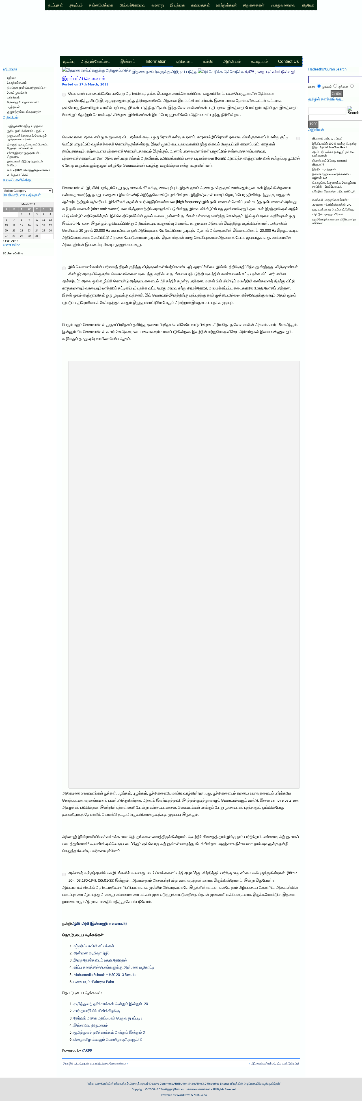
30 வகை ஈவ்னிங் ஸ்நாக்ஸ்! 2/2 (332, 205)
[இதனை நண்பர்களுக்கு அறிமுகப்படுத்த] (97, 72)
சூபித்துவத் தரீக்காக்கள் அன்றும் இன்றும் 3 (109, 1033)
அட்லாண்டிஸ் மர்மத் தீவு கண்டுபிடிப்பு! (275, 1063)
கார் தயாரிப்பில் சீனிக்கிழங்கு (97, 1011)
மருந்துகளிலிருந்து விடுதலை (25, 126)
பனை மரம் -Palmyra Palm (94, 982)
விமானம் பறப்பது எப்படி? (327, 138)
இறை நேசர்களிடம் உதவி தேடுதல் (100, 960)
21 (13, 230)
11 (43, 220)
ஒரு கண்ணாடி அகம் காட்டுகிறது (333, 209)
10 (36, 220)
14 (13, 225)
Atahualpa (200, 1095)
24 (36, 230)
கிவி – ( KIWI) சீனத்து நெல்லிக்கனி (29, 170)
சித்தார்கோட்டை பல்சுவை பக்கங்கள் (187, 1089)
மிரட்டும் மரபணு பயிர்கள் (327, 214)
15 (21, 225)
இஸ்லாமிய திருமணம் (91, 1025)
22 (21, 230)
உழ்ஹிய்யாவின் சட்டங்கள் (94, 946)
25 (43, 230)
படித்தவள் (13, 107)
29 (21, 236)
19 (50, 225)
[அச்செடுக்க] (210, 72)
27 (6, 236)
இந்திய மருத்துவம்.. (324, 169)
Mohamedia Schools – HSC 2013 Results (105, 975)
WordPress (183, 1095)
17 (36, 225)
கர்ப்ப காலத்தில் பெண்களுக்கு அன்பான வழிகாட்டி (114, 967)
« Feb (6, 240)
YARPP (86, 1051)
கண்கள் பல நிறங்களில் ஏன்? (330, 200)
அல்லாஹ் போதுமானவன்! (23, 102)
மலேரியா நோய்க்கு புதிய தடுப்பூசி (333, 191)
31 (36, 236)
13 (6, 225)
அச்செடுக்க (234, 72)
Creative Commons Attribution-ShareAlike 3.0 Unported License (189, 1083)
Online (13, 253)
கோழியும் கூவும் (17, 83)
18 (43, 225)
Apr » (14, 240)
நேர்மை (11, 78)
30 (29, 236)
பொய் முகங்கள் (17, 93)
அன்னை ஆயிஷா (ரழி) (91, 953)
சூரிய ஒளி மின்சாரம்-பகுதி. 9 (25, 131)
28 (13, 236)
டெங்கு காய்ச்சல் (17, 175)
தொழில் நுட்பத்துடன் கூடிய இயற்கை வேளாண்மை (94, 1063)
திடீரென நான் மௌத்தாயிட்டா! (27, 88)
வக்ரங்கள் (13, 97)
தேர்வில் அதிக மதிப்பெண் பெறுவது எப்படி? (108, 1018)
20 (6, 230)
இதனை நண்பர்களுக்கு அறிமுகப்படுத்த (164, 72)
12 (50, 220)
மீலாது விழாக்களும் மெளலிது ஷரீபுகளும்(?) (108, 1040)
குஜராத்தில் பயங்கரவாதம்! (24, 112)
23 (29, 230)
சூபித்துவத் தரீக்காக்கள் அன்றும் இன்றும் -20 (111, 1004)
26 (50, 230)
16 (29, 225)
